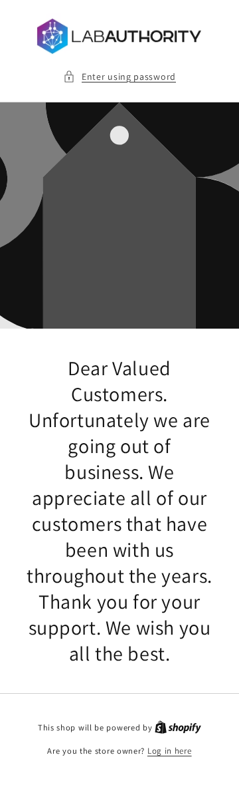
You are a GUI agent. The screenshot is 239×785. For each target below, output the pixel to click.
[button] (119, 77)
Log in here (169, 750)
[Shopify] (178, 727)
